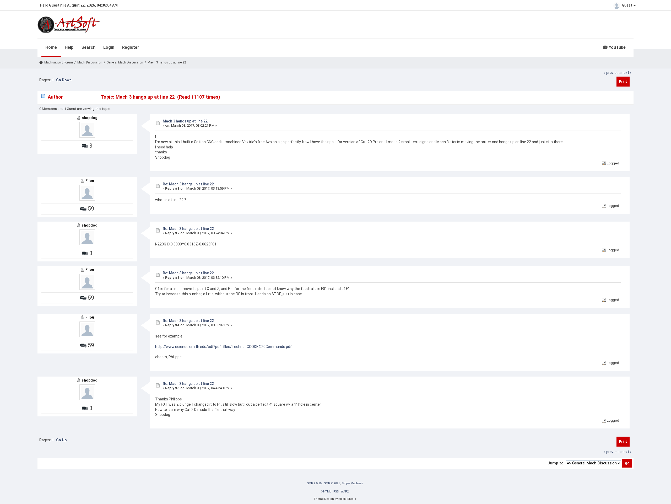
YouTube (617, 47)
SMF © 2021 (332, 483)
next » (626, 73)
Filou (89, 181)
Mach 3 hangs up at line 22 (185, 121)
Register (130, 47)
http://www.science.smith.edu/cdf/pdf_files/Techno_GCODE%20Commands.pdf (223, 347)
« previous (612, 73)
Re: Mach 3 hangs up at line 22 (188, 184)
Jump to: (556, 463)
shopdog (90, 118)
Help (69, 47)
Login (108, 47)
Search (88, 47)
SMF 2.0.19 (314, 483)
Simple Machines (352, 483)
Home (51, 47)
